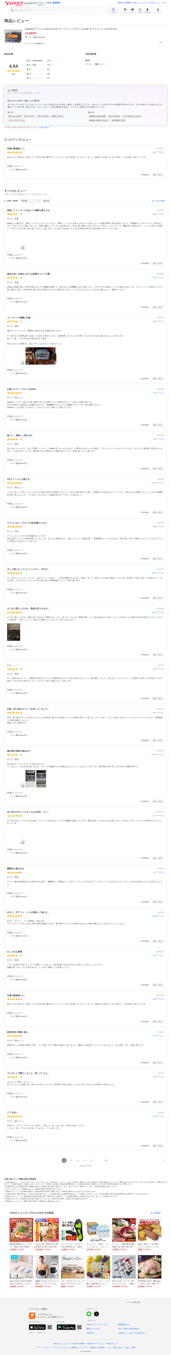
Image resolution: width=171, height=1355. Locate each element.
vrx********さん (158, 713)
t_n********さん (158, 816)
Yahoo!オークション (95, 1343)
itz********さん (159, 1077)
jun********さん (158, 1116)
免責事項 (93, 1347)
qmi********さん (158, 916)
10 (106, 1160)
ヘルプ (164, 3)
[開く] (41, 356)
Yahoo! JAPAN (124, 3)
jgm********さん (158, 612)
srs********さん (158, 393)
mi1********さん (158, 483)
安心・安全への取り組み (128, 1329)
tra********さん (158, 439)
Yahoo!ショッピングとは (97, 1324)
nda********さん (158, 573)
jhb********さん (158, 152)
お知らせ (90, 1333)
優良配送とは (123, 1324)
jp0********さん (158, 214)
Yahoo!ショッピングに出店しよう (146, 3)
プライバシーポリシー (44, 1347)
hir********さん (158, 278)
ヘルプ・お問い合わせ (114, 1347)
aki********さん (158, 527)
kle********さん (158, 955)
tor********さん (158, 872)
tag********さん (158, 321)
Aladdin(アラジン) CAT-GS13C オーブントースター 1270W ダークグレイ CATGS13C (71, 29)
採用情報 (101, 1347)
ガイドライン (84, 1347)
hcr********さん (158, 1036)
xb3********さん (158, 755)
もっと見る (155, 1213)
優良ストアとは (93, 1329)
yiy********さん (158, 669)
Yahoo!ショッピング (61, 1343)
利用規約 (74, 1347)
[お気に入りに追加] (161, 42)
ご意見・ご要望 (129, 1347)
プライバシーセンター (61, 1347)
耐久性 (46, 201)
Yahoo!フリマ (112, 1343)
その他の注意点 (43, 127)
